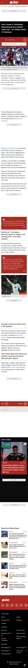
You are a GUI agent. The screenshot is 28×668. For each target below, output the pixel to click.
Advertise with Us (5, 634)
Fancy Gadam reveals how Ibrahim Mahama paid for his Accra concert (17, 546)
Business (19, 620)
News (3, 617)
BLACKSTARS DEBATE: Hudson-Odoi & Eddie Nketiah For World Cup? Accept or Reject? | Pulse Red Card (13, 468)
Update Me (5, 409)
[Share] (24, 39)
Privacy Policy (20, 630)
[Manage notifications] (24, 665)
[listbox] (14, 477)
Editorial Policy (20, 633)
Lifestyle (11, 563)
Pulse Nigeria (5, 647)
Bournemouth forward (11, 148)
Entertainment (13, 542)
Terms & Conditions (4, 639)
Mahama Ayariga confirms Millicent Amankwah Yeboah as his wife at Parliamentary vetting (17, 587)
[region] (14, 477)
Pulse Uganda (5, 654)
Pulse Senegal (20, 647)
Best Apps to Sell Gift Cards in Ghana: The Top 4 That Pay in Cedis (17, 576)
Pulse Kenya (4, 650)
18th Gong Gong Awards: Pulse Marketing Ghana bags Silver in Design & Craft (17, 567)
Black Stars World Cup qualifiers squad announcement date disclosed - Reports (14, 356)
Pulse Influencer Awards (21, 637)
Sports (5, 6)
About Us (4, 630)
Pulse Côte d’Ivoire (19, 651)
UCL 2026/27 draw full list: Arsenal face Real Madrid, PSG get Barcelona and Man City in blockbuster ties (18, 536)
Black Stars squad (14, 367)
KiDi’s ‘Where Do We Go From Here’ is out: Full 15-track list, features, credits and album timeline (17, 557)
